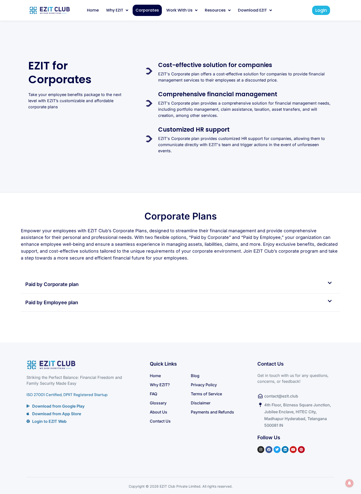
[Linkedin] (285, 449)
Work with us (179, 10)
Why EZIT (114, 10)
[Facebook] (268, 449)
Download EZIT (252, 10)
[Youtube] (293, 449)
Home (93, 10)
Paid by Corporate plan (52, 284)
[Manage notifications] (349, 483)
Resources (215, 10)
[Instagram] (260, 449)
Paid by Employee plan (51, 302)
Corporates (147, 10)
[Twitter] (277, 449)
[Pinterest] (301, 449)
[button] (180, 284)
